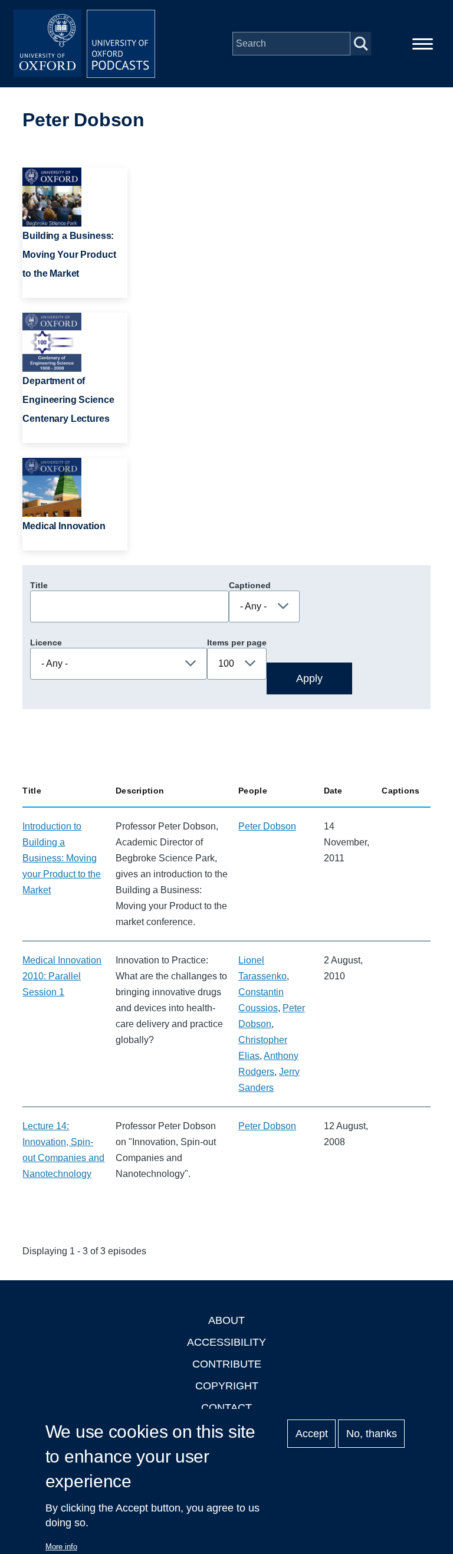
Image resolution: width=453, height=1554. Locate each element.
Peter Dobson (267, 826)
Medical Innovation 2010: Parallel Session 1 (61, 976)
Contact (226, 1408)
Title (39, 585)
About (226, 1320)
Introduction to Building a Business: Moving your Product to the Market (61, 858)
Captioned (250, 585)
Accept (312, 1434)
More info (61, 1546)
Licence (46, 642)
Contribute (226, 1364)
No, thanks (371, 1434)
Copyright (226, 1386)
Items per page (237, 642)
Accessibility (226, 1342)
